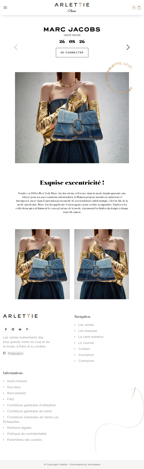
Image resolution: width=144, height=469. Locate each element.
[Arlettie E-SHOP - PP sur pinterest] (27, 329)
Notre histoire (17, 381)
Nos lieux (14, 387)
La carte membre (90, 336)
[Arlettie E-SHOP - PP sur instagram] (12, 329)
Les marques (87, 330)
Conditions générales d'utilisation (31, 405)
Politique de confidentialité (26, 433)
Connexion (86, 361)
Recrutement (16, 393)
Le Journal (86, 342)
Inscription (86, 354)
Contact (84, 348)
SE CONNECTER (72, 52)
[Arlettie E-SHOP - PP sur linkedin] (20, 329)
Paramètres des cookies (24, 439)
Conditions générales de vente (29, 411)
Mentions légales (19, 427)
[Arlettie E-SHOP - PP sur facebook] (5, 329)
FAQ (10, 399)
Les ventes (86, 324)
